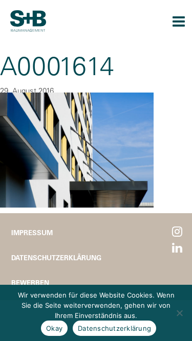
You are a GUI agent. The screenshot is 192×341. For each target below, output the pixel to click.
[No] (179, 313)
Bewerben (30, 282)
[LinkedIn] (177, 248)
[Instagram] (177, 231)
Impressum (32, 232)
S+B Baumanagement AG (28, 21)
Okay (54, 328)
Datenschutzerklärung (56, 257)
